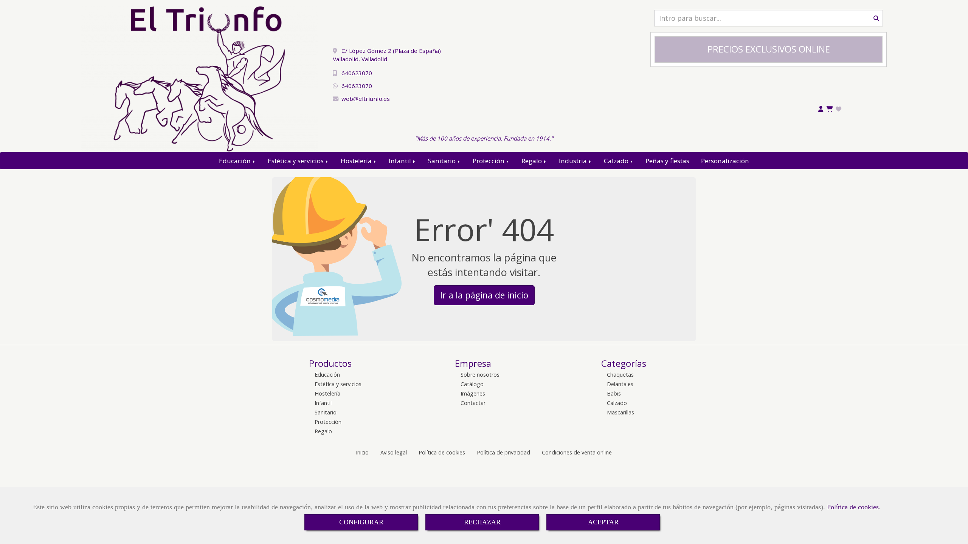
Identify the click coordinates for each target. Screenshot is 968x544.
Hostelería (357, 160)
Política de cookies (853, 507)
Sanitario (442, 160)
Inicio (362, 452)
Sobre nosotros (480, 374)
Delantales (620, 384)
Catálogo (472, 384)
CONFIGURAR (361, 522)
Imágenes (473, 393)
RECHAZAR (482, 522)
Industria (573, 160)
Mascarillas (620, 412)
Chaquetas (620, 374)
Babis (614, 393)
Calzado (617, 160)
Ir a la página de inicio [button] (484, 295)
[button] (821, 109)
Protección (489, 160)
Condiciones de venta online (577, 452)
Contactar (473, 402)
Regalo (532, 160)
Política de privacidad (503, 452)
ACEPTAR (603, 522)
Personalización (725, 160)
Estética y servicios (296, 160)
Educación (235, 160)
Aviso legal (393, 452)
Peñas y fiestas (667, 160)
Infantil (401, 160)
